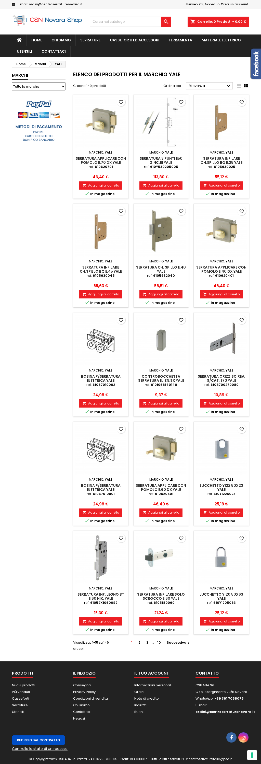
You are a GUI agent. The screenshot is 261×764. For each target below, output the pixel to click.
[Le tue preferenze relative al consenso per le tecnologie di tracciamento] (252, 755)
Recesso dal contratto (38, 740)
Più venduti (21, 691)
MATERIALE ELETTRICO (221, 40)
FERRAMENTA (180, 40)
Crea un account (235, 4)
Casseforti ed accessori (134, 40)
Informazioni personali (153, 685)
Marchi (20, 75)
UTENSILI (24, 51)
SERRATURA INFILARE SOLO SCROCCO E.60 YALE (161, 596)
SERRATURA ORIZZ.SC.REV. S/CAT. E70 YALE (221, 378)
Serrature (90, 40)
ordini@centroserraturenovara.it (56, 4)
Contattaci (54, 51)
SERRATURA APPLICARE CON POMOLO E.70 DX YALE (101, 160)
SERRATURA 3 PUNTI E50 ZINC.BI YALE (161, 160)
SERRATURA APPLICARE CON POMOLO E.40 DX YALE (221, 269)
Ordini (139, 691)
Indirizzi (140, 705)
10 (159, 642)
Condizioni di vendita (90, 698)
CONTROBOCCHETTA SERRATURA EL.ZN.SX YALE (161, 378)
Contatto (207, 673)
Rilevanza (210, 86)
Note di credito (146, 698)
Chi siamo (61, 40)
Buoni (138, 711)
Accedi (210, 4)
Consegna (82, 685)
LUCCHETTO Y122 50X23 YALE (221, 487)
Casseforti (20, 698)
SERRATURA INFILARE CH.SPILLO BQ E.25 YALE (221, 160)
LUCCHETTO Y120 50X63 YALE (221, 596)
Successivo (179, 642)
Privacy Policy (84, 691)
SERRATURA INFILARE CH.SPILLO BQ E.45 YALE (101, 269)
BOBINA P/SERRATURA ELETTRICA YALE (101, 378)
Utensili (18, 711)
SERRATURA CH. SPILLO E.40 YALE (161, 269)
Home (36, 40)
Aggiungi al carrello (101, 185)
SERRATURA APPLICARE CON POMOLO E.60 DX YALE (161, 487)
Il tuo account (151, 673)
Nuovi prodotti (23, 685)
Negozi (79, 718)
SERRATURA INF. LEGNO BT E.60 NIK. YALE (100, 596)
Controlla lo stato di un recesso (40, 748)
